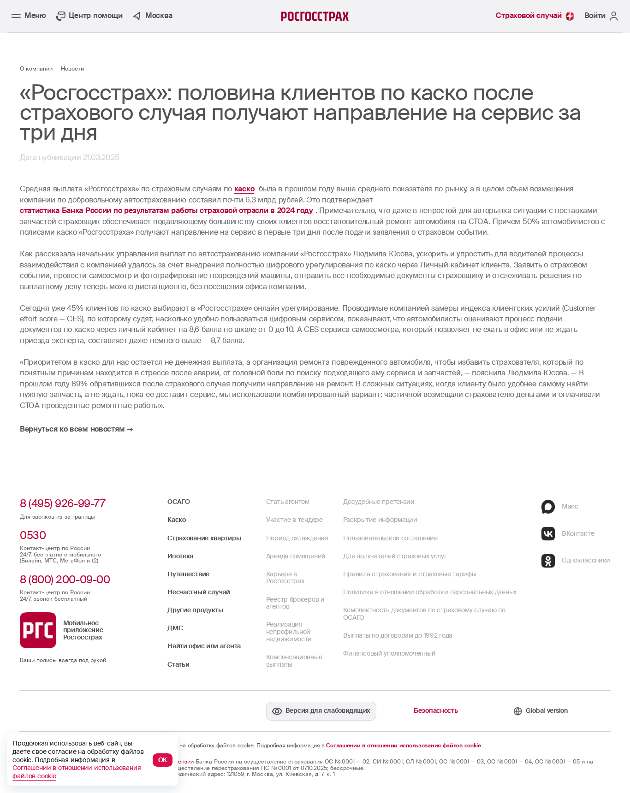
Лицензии (180, 761)
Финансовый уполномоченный (389, 653)
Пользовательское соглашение (390, 538)
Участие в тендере (294, 519)
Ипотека (180, 556)
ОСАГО (178, 501)
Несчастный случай (198, 592)
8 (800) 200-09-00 (65, 579)
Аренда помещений (296, 556)
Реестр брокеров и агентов (295, 603)
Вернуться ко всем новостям (72, 429)
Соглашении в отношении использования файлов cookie (403, 746)
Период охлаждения (297, 538)
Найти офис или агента (204, 646)
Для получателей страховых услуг (395, 556)
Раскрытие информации (380, 519)
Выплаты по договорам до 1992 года (397, 635)
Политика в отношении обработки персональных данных (430, 592)
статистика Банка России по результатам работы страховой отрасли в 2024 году (166, 210)
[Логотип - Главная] (315, 16)
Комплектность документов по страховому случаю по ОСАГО (424, 613)
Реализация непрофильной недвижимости (289, 631)
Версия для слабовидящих (327, 710)
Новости (72, 69)
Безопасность (436, 710)
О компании (36, 69)
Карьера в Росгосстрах (285, 578)
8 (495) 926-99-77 (62, 503)
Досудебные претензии (379, 501)
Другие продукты (195, 610)
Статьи (178, 664)
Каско (176, 519)
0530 (33, 535)
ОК (162, 760)
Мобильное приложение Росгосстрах (83, 630)
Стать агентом (287, 501)
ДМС (175, 628)
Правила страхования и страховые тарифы (409, 574)
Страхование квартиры (204, 538)
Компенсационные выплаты (294, 661)
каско (244, 189)
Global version (547, 710)
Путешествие (188, 574)
